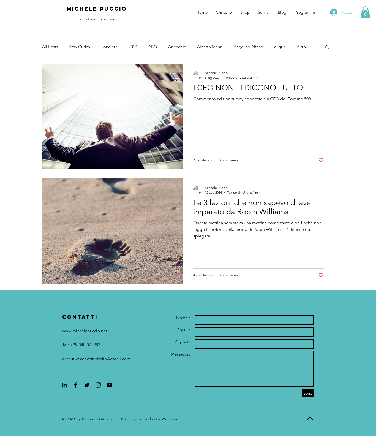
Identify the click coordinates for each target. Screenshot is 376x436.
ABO (152, 46)
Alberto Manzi (210, 46)
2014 (133, 46)
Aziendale (177, 46)
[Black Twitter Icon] (86, 384)
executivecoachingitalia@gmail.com (96, 358)
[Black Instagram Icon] (98, 384)
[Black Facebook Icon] (75, 384)
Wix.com (169, 418)
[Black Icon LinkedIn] (64, 384)
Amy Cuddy (79, 46)
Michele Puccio (97, 9)
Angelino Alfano (248, 46)
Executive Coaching (96, 19)
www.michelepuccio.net (84, 330)
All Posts (50, 46)
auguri (280, 46)
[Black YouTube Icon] (109, 384)
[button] (365, 12)
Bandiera (109, 46)
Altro (301, 46)
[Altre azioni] (323, 75)
